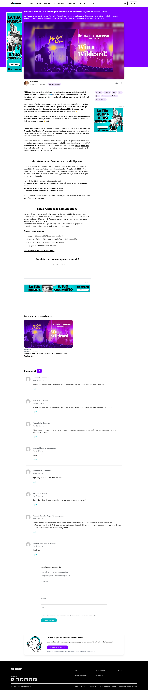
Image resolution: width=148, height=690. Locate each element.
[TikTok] (21, 679)
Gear (31, 3)
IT (134, 3)
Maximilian (34, 82)
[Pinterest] (30, 679)
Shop (80, 3)
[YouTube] (17, 679)
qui (47, 121)
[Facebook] (26, 679)
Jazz (114, 92)
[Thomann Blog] (16, 3)
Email (43, 607)
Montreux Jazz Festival (109, 96)
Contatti (75, 687)
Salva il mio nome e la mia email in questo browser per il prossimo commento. (69, 616)
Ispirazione (59, 3)
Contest (98, 92)
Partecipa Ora (101, 99)
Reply (35, 389)
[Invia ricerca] (125, 3)
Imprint (83, 687)
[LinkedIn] (35, 679)
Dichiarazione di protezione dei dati (102, 687)
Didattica (71, 3)
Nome (43, 599)
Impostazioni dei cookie (128, 687)
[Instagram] (12, 679)
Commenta (45, 581)
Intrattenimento (43, 3)
